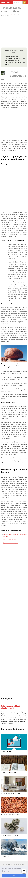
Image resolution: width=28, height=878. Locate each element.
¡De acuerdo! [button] (14, 875)
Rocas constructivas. (10, 56)
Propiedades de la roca (10, 540)
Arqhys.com (5, 2)
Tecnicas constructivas (10, 543)
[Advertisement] (14, 32)
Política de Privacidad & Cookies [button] (11, 871)
